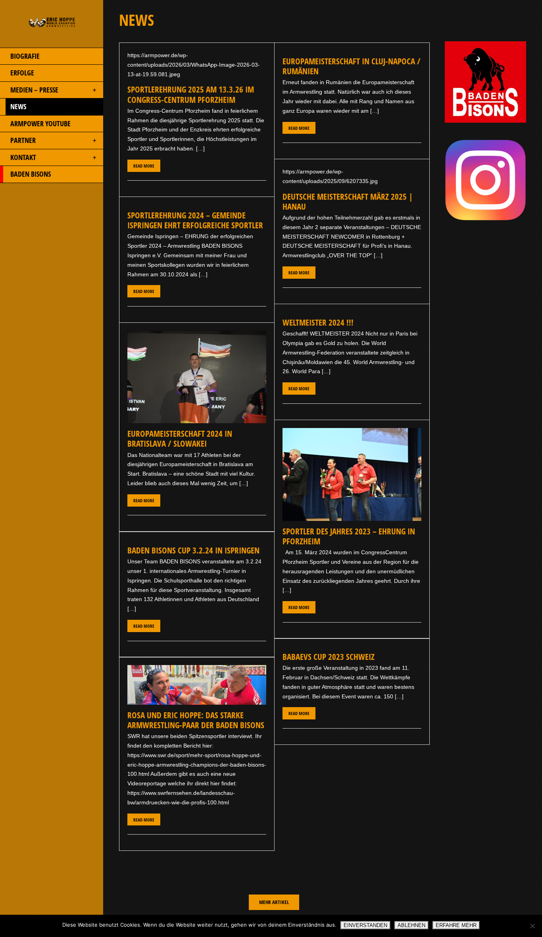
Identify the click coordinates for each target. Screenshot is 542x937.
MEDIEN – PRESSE (34, 89)
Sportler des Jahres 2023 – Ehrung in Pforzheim (349, 536)
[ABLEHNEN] (532, 926)
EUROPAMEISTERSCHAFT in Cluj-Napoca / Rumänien (352, 66)
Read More (143, 166)
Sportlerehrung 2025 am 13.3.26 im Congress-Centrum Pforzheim (190, 94)
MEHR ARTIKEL (274, 902)
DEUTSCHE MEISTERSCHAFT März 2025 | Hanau (348, 201)
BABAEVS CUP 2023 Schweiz (329, 656)
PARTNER (23, 140)
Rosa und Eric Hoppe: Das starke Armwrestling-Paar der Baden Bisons (195, 720)
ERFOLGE (22, 72)
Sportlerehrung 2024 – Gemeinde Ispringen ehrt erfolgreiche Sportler (195, 220)
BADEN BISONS (30, 174)
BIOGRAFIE (25, 56)
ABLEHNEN (411, 925)
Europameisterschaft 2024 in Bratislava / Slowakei (179, 438)
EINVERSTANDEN (365, 925)
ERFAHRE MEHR (456, 925)
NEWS (18, 106)
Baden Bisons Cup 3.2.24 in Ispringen (193, 550)
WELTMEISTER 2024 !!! (318, 322)
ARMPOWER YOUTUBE (40, 123)
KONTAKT (23, 157)
